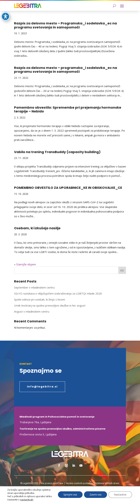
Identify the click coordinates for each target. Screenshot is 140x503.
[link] (27, 5)
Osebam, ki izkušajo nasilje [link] (37, 228)
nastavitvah (26, 499)
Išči (122, 270)
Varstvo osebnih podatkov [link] (79, 483)
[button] (122, 6)
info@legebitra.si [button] (42, 386)
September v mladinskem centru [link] (34, 287)
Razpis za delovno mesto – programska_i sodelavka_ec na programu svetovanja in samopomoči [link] (65, 69)
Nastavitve (120, 494)
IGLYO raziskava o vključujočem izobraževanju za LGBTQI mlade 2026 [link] (58, 293)
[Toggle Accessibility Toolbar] (5, 16)
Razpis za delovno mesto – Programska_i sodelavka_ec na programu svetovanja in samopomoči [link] (65, 25)
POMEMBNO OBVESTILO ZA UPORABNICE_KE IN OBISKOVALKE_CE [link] (68, 187)
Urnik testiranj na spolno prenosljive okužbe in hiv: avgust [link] (49, 305)
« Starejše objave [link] (25, 264)
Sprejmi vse (70, 494)
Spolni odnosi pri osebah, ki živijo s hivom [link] (39, 299)
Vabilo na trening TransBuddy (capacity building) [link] (57, 152)
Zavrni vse (96, 494)
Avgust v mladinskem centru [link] (31, 311)
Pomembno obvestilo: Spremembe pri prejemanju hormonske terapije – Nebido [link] (67, 109)
